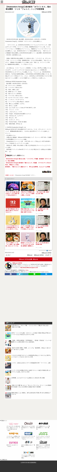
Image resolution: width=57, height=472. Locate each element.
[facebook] (11, 274)
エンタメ (8, 255)
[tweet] (20, 274)
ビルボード (48, 255)
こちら (26, 270)
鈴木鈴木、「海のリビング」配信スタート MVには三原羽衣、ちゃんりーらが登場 (27, 166)
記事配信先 (4, 459)
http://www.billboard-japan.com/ (29, 267)
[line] (34, 274)
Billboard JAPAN (46, 12)
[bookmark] (46, 274)
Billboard (29, 255)
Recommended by (42, 250)
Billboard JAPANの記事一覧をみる (28, 259)
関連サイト (4, 420)
